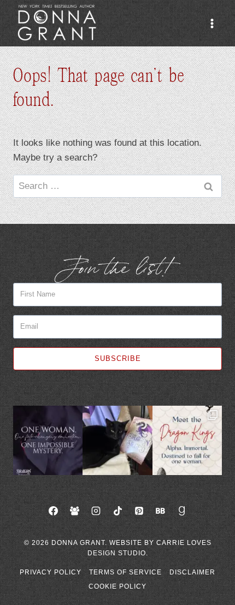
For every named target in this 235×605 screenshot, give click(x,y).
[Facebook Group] (75, 511)
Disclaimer (192, 572)
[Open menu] (212, 23)
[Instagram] (96, 511)
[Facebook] (53, 511)
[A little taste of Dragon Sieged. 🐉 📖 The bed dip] (48, 440)
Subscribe (118, 358)
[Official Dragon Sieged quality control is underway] (117, 440)
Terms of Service (125, 572)
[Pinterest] (139, 511)
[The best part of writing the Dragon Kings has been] (187, 440)
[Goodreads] (181, 511)
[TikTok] (117, 511)
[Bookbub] (160, 511)
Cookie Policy (117, 586)
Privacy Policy (50, 572)
